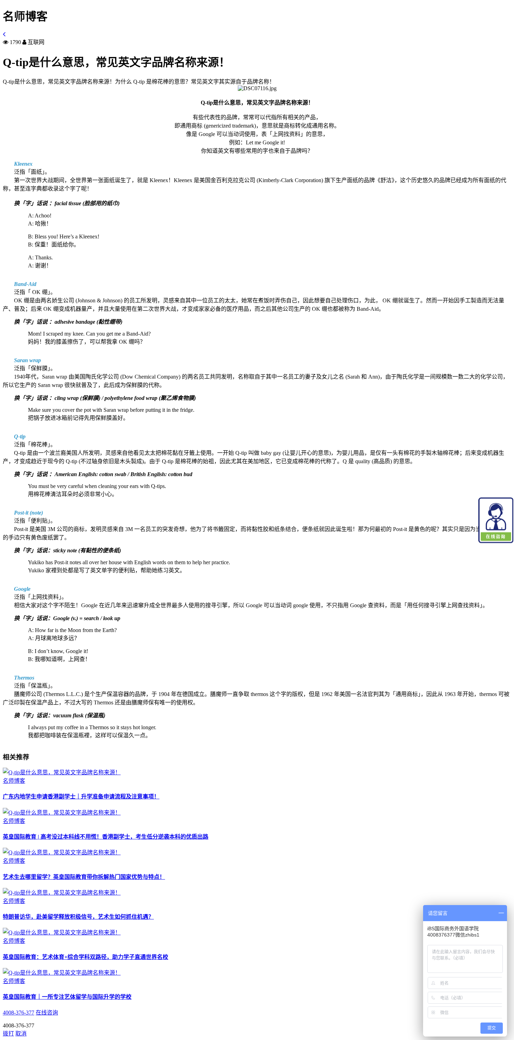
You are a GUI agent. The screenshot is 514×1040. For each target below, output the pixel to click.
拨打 (8, 1034)
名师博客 (14, 781)
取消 (21, 1034)
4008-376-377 (18, 1013)
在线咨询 (47, 1013)
